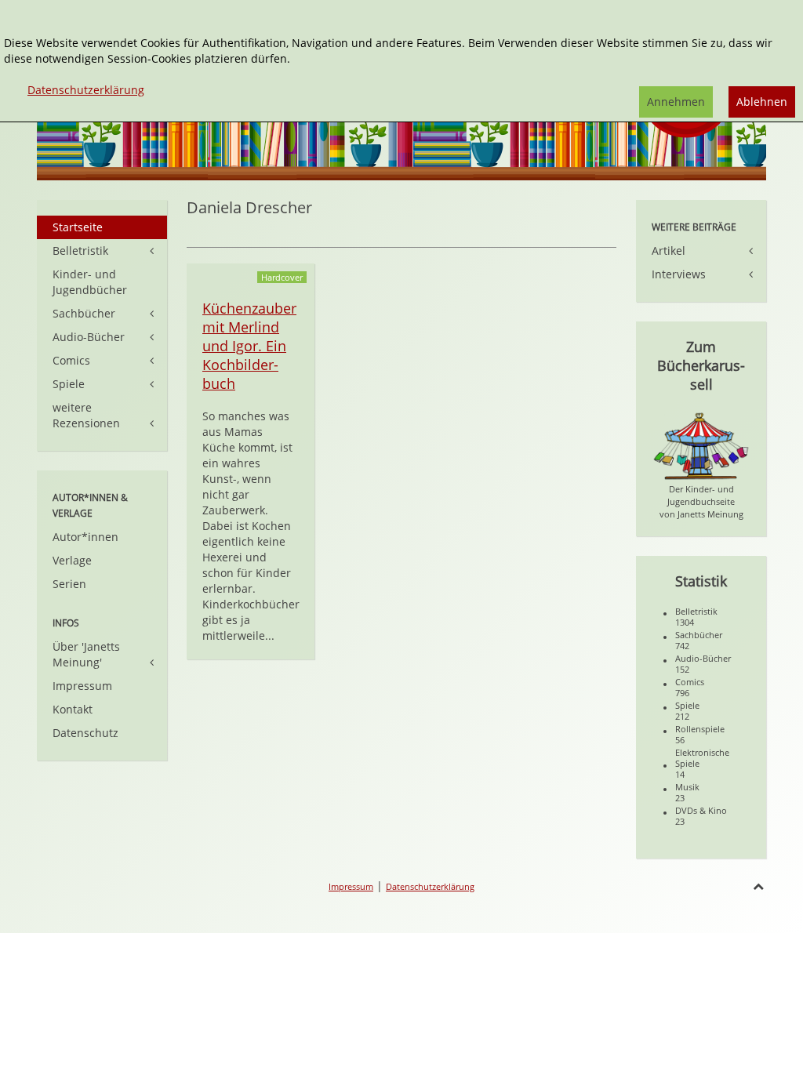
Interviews (679, 274)
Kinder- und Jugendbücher (90, 282)
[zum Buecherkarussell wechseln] (701, 444)
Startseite (78, 227)
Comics (71, 360)
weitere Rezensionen (86, 415)
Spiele (69, 383)
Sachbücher (84, 313)
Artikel (668, 250)
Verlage (72, 560)
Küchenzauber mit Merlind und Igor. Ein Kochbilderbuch (249, 346)
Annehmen (676, 101)
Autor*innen (85, 536)
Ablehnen (761, 101)
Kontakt (73, 709)
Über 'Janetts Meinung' (86, 654)
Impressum (82, 685)
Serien (69, 583)
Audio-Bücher (89, 336)
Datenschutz (85, 732)
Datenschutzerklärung (430, 886)
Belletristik (80, 250)
